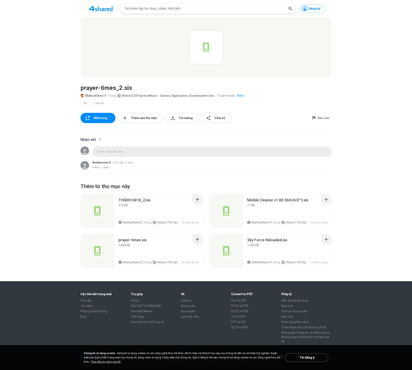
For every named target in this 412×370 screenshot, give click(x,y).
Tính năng (137, 316)
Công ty (186, 300)
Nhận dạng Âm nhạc (295, 322)
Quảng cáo (188, 306)
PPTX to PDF (239, 306)
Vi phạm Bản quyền (294, 311)
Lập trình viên (190, 316)
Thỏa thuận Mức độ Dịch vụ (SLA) (303, 327)
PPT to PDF (238, 322)
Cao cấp (85, 300)
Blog (83, 316)
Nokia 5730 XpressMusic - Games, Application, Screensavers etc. (168, 95)
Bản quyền (188, 311)
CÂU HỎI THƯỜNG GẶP (146, 306)
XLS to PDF (238, 316)
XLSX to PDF (239, 327)
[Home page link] (101, 8)
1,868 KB (98, 103)
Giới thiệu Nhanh (141, 311)
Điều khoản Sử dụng (294, 300)
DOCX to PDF (239, 311)
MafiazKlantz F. (96, 95)
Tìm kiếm (86, 306)
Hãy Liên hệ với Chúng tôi (147, 322)
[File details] (97, 210)
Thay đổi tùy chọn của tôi (106, 361)
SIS (85, 103)
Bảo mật (287, 306)
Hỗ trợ (135, 300)
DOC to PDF (239, 300)
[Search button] (290, 8)
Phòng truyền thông (93, 311)
